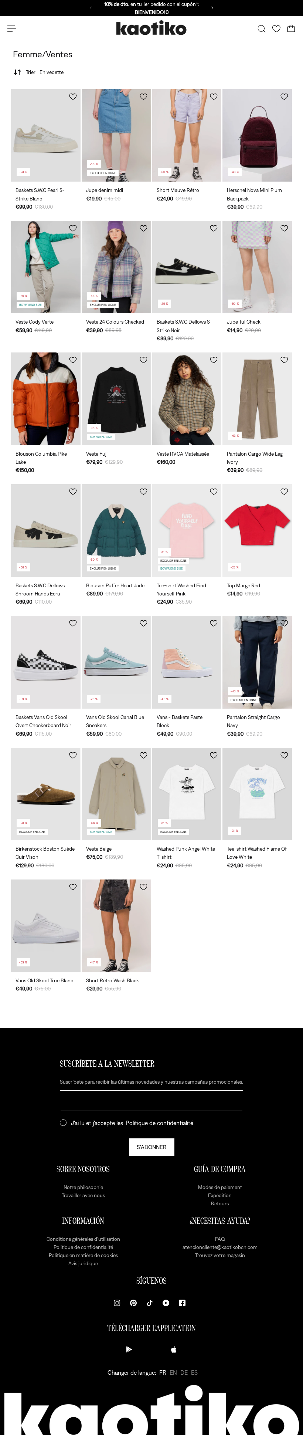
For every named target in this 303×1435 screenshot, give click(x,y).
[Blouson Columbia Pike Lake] (46, 398)
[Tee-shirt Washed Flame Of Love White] (257, 794)
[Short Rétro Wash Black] (116, 925)
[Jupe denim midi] (116, 135)
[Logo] (151, 29)
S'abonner (152, 1147)
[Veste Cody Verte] (46, 267)
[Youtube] (166, 1303)
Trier (45, 72)
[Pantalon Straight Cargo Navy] (257, 662)
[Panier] (291, 28)
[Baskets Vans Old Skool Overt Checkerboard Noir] (46, 662)
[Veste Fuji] (116, 398)
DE (184, 1372)
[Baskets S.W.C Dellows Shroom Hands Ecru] (46, 530)
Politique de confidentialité (159, 1123)
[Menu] (11, 29)
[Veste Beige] (116, 794)
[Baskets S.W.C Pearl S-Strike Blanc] (46, 135)
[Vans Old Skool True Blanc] (46, 925)
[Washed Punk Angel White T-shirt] (187, 794)
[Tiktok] (150, 1303)
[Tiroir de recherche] (261, 28)
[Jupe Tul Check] (257, 267)
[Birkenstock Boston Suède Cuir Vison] (46, 794)
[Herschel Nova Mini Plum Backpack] (257, 135)
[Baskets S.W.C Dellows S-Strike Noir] (187, 267)
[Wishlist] (276, 28)
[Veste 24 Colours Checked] (116, 267)
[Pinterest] (133, 1303)
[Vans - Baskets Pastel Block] (187, 662)
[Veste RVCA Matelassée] (187, 398)
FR (162, 1372)
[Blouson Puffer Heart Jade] (116, 530)
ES (194, 1372)
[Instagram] (117, 1303)
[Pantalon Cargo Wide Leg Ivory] (257, 398)
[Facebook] (182, 1303)
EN (173, 1372)
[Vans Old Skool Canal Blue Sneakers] (116, 662)
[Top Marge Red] (257, 530)
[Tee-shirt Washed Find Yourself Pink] (187, 530)
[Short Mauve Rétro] (187, 135)
